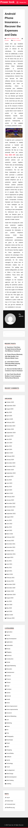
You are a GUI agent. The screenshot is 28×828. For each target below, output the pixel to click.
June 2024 (9, 442)
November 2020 (10, 587)
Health (8, 699)
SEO (7, 746)
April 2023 (9, 490)
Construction (9, 659)
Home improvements (12, 709)
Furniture (8, 689)
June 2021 (9, 564)
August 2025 (9, 409)
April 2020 (9, 611)
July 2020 (9, 601)
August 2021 (9, 557)
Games (8, 692)
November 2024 (10, 426)
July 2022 (9, 520)
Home (8, 702)
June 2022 (9, 523)
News (8, 726)
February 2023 (10, 496)
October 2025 (10, 402)
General (8, 696)
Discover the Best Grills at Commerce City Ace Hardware (14, 369)
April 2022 (9, 530)
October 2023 (10, 469)
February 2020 (10, 618)
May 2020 (9, 608)
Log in (8, 797)
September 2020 (11, 594)
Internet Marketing (11, 716)
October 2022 (10, 510)
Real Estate (9, 740)
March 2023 (9, 493)
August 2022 (9, 517)
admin (7, 40)
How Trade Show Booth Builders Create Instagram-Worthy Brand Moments (13, 376)
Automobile (9, 645)
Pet (7, 729)
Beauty (8, 648)
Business (9, 655)
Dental (8, 662)
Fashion (8, 675)
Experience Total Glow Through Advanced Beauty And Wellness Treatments (13, 349)
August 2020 (9, 598)
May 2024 (9, 446)
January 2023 (10, 500)
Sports (8, 760)
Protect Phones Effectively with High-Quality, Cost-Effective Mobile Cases (13, 356)
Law (7, 719)
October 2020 (10, 591)
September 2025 (11, 405)
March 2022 (9, 533)
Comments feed (10, 804)
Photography (9, 736)
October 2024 (10, 429)
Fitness (8, 682)
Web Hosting (10, 780)
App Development (11, 638)
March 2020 (9, 614)
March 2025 (9, 419)
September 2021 (11, 554)
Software (8, 756)
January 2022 (10, 540)
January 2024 (10, 459)
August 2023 (9, 476)
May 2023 (9, 486)
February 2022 (10, 537)
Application (9, 642)
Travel (8, 767)
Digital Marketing (11, 665)
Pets (7, 733)
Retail (8, 743)
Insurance (9, 713)
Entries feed (9, 800)
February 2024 (10, 456)
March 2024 (9, 453)
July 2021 (9, 560)
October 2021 (10, 550)
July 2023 (9, 479)
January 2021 (10, 581)
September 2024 (11, 432)
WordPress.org (10, 807)
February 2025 (10, 422)
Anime (8, 635)
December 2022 (10, 503)
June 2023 (9, 483)
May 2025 (9, 412)
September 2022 (11, 513)
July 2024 (9, 439)
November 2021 (10, 547)
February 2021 (10, 577)
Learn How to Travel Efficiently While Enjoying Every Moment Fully (12, 363)
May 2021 (9, 567)
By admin (21, 315)
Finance (8, 679)
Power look (7, 2)
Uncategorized (10, 770)
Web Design (9, 773)
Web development (11, 777)
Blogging (8, 652)
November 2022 (10, 506)
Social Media (10, 753)
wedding (8, 783)
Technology (9, 763)
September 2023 (11, 473)
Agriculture (9, 632)
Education (9, 669)
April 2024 (9, 449)
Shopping (9, 750)
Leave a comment (17, 40)
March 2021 (9, 574)
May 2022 (9, 527)
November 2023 (10, 466)
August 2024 (9, 436)
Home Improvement (11, 706)
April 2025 (9, 415)
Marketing (9, 723)
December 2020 (10, 584)
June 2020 (9, 604)
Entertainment (10, 672)
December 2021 (10, 544)
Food (7, 686)
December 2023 (10, 463)
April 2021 (9, 571)
